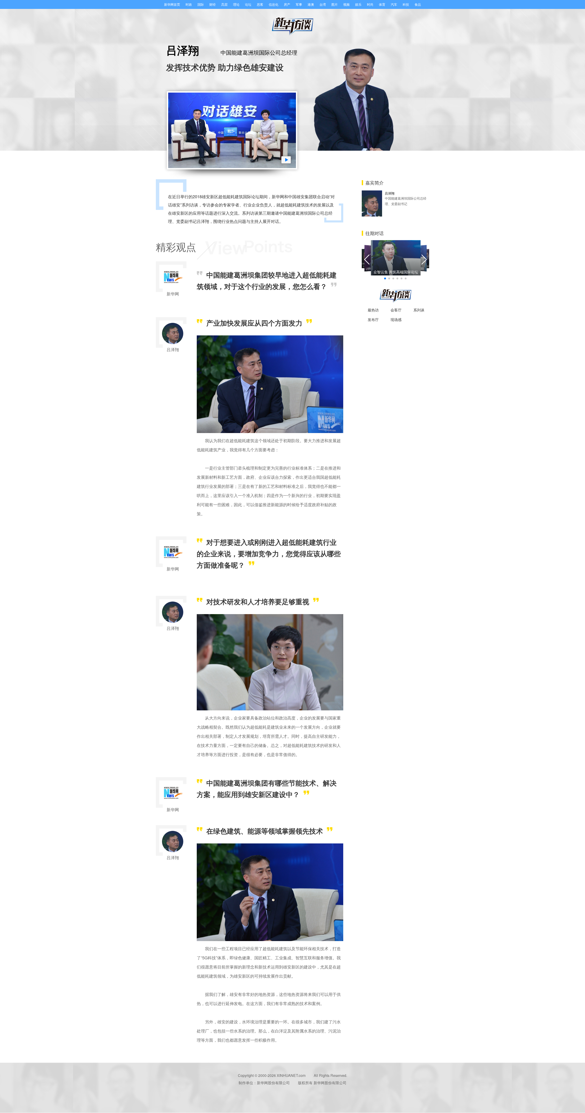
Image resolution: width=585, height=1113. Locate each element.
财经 (212, 4)
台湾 (322, 4)
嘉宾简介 (374, 182)
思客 (260, 4)
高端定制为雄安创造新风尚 (427, 266)
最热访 (373, 310)
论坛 (248, 4)
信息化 (273, 4)
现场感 (396, 319)
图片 (334, 4)
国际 (200, 4)
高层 (224, 4)
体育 (382, 4)
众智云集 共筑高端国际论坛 (395, 271)
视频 (346, 4)
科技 (406, 4)
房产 (287, 4)
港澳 (311, 4)
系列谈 (418, 310)
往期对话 (374, 233)
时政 (189, 4)
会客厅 (396, 310)
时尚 (370, 4)
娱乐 (358, 4)
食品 (418, 4)
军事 (299, 4)
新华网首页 (172, 4)
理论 (236, 4)
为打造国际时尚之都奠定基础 (363, 265)
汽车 (394, 4)
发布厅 (373, 319)
